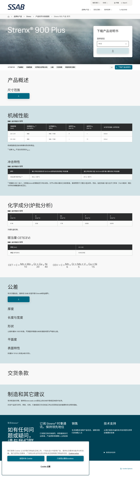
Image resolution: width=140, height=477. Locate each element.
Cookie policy (74, 453)
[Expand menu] (112, 67)
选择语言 (101, 39)
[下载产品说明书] (113, 51)
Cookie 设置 (45, 466)
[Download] (19, 96)
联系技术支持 (110, 452)
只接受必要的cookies (65, 458)
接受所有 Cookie (25, 458)
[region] (45, 458)
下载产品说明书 (124, 67)
